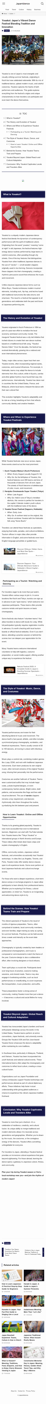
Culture (7, 31)
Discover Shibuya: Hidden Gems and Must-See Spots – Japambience (29, 551)
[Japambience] (23, 3)
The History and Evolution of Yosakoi (21, 122)
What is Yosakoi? (13, 118)
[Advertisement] (23, 1211)
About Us (14, 1391)
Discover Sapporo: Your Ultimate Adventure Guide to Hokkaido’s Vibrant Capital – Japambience (28, 566)
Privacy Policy (30, 1391)
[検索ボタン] (42, 3)
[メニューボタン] (3, 3)
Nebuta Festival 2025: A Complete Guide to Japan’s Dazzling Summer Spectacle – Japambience (28, 670)
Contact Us (21, 1391)
